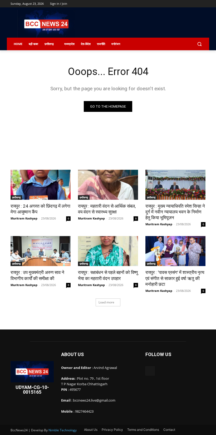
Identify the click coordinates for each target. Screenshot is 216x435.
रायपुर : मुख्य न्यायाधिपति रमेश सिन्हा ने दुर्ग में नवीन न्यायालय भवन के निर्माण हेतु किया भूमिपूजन (175, 211)
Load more (106, 302)
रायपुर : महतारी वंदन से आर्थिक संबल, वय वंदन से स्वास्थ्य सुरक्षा (107, 208)
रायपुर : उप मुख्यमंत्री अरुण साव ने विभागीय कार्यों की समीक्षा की (37, 275)
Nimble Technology (62, 430)
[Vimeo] (195, 4)
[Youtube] (202, 4)
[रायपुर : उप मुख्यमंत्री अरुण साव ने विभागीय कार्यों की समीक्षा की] (41, 251)
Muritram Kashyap (24, 218)
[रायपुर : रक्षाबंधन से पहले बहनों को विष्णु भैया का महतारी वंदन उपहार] (108, 251)
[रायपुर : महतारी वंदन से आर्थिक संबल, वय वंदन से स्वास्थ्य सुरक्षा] (108, 185)
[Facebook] (173, 4)
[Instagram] (181, 4)
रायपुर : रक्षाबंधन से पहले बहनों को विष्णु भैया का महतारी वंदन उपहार (108, 275)
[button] (199, 44)
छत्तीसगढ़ (16, 197)
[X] (188, 4)
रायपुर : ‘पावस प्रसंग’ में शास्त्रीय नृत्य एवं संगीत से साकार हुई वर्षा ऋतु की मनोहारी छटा (174, 278)
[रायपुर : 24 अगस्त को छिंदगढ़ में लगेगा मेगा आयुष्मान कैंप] (41, 185)
